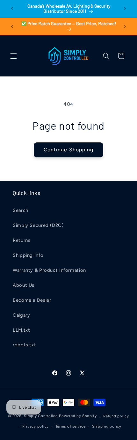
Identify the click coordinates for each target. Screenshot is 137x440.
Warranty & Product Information (49, 270)
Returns (21, 240)
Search (20, 210)
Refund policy (116, 416)
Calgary (21, 315)
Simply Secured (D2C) (38, 225)
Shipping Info (28, 255)
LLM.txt (21, 330)
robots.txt (24, 345)
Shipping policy (106, 426)
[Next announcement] (125, 9)
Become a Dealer (32, 300)
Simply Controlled (41, 416)
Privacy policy (35, 426)
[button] (13, 55)
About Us (23, 285)
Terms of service (70, 426)
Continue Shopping (68, 150)
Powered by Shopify (78, 416)
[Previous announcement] (12, 9)
